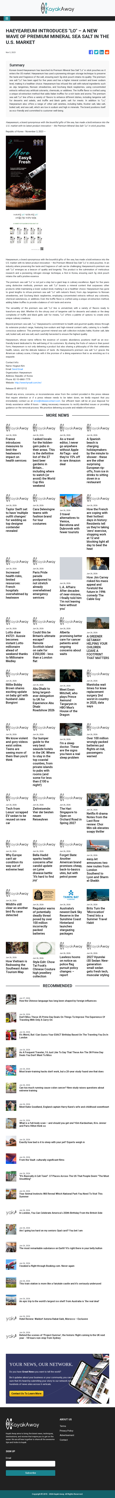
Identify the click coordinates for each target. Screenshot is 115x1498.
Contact (64, 1440)
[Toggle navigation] (7, 18)
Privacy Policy (66, 1430)
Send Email (17, 369)
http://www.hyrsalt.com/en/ (28, 382)
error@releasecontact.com (47, 401)
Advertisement (67, 1435)
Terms (63, 1426)
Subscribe (30, 1472)
